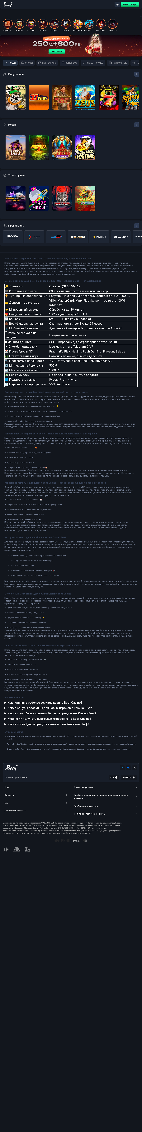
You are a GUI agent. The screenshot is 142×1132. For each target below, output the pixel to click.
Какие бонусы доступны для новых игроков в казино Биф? (49, 708)
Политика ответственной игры (89, 814)
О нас (7, 787)
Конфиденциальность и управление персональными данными (101, 797)
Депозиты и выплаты (15, 810)
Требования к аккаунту (86, 806)
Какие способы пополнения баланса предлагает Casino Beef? (52, 713)
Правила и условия (83, 787)
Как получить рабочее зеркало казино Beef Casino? (44, 702)
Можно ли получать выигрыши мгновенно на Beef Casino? (49, 718)
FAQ (6, 803)
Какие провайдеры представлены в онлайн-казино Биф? (48, 724)
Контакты (9, 795)
